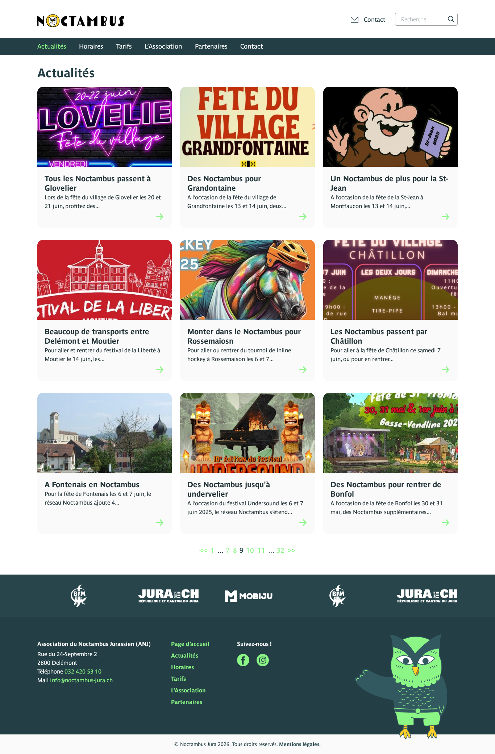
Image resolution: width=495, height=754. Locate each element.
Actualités (51, 46)
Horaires (91, 46)
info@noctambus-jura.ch (81, 680)
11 (261, 550)
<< (203, 550)
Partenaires (211, 46)
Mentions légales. (300, 744)
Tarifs (124, 46)
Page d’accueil (190, 644)
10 (250, 550)
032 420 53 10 (83, 671)
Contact (251, 46)
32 (280, 550)
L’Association (163, 46)
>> (292, 550)
